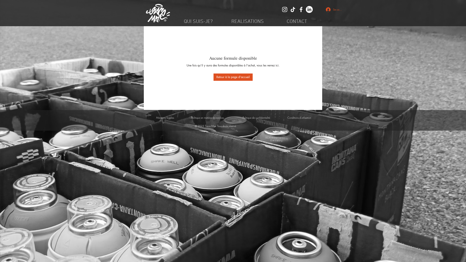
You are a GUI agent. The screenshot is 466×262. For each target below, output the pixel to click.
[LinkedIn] (309, 9)
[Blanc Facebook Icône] (301, 9)
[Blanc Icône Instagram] (284, 9)
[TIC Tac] (292, 9)
